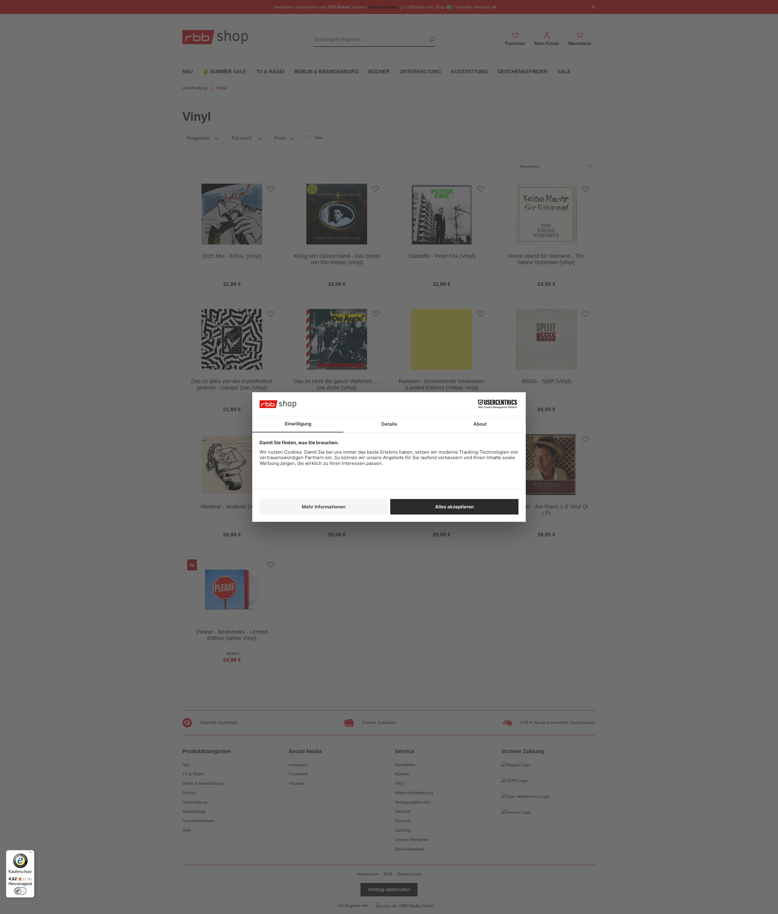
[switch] (20, 891)
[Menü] (30, 853)
